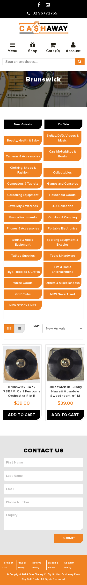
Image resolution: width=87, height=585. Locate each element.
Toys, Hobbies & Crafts (23, 272)
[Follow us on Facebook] (38, 5)
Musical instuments (23, 217)
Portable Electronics (62, 228)
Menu (12, 50)
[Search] (80, 61)
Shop (32, 50)
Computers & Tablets (22, 184)
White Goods (23, 283)
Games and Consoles (62, 184)
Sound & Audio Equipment (22, 242)
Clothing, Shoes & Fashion (23, 170)
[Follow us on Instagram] (48, 5)
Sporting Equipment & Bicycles (62, 242)
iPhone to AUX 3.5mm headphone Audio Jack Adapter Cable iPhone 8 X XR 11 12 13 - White (43, 560)
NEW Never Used (62, 294)
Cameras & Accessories (23, 156)
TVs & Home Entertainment (62, 269)
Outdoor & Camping (62, 217)
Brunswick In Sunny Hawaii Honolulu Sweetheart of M (65, 391)
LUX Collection (62, 206)
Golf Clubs (23, 294)
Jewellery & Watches (23, 206)
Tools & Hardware (62, 256)
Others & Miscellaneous (62, 283)
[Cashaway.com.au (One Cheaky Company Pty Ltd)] (44, 28)
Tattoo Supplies (23, 256)
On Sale (63, 124)
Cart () (53, 50)
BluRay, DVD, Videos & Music (63, 138)
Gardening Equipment (23, 195)
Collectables (62, 173)
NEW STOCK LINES (22, 305)
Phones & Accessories (23, 228)
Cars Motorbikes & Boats (62, 154)
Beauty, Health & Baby (23, 140)
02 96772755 (44, 13)
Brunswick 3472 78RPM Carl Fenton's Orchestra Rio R (21, 391)
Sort (36, 326)
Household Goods (62, 195)
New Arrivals (23, 124)
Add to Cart (22, 414)
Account (73, 50)
